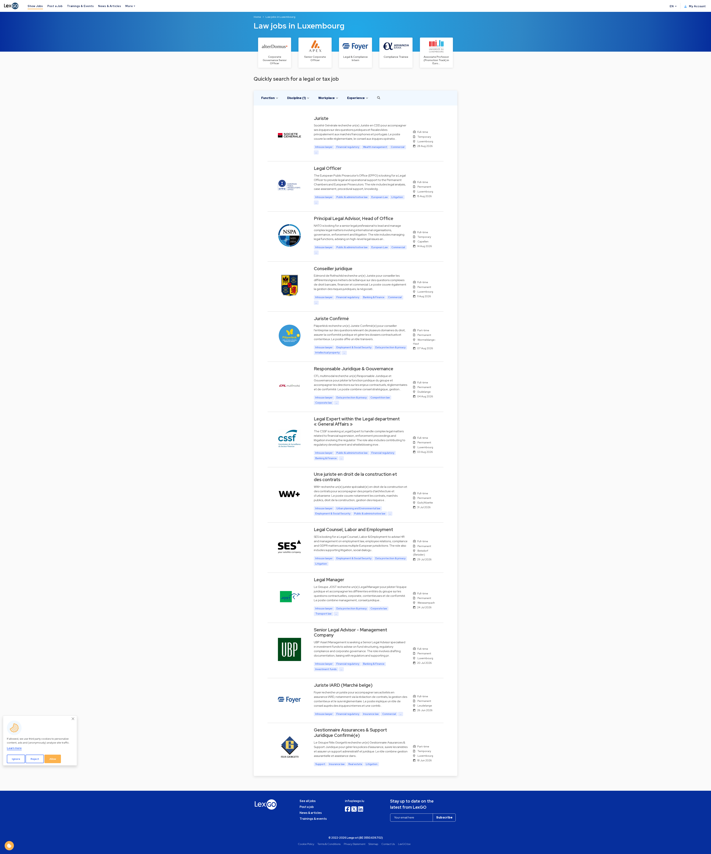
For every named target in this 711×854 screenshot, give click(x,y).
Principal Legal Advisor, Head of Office (353, 218)
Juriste (321, 118)
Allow (52, 759)
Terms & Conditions (329, 844)
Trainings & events (313, 819)
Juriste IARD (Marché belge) (343, 685)
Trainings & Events (80, 6)
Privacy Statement (354, 844)
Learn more (14, 748)
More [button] (129, 6)
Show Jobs (35, 6)
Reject (35, 759)
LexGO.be (404, 844)
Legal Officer (327, 168)
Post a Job (55, 6)
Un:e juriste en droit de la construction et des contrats (355, 476)
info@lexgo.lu (354, 801)
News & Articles (109, 6)
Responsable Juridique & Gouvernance (353, 369)
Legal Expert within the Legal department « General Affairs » (357, 421)
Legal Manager (329, 580)
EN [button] (672, 6)
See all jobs (308, 801)
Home (257, 17)
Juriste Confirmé (331, 318)
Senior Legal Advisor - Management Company (350, 632)
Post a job (307, 807)
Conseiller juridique (333, 268)
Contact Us (388, 844)
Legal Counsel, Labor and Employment (353, 529)
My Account (697, 6)
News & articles (311, 813)
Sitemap (373, 844)
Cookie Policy (306, 844)
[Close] (73, 719)
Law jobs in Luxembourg (280, 17)
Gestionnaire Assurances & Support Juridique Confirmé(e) (350, 732)
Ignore (16, 759)
